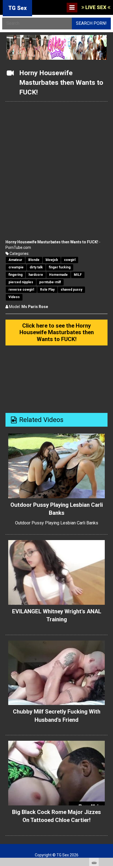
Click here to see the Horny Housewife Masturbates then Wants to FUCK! (56, 332)
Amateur (15, 260)
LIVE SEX (96, 7)
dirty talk (36, 267)
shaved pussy (71, 290)
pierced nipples (21, 282)
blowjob (52, 260)
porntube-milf (50, 282)
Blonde (33, 260)
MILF (78, 275)
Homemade (58, 275)
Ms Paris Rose (34, 306)
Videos (14, 297)
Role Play (47, 290)
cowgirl (69, 260)
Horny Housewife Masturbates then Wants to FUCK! (51, 242)
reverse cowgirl (21, 290)
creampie (16, 267)
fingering (15, 275)
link (108, 780)
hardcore (36, 275)
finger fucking (59, 267)
